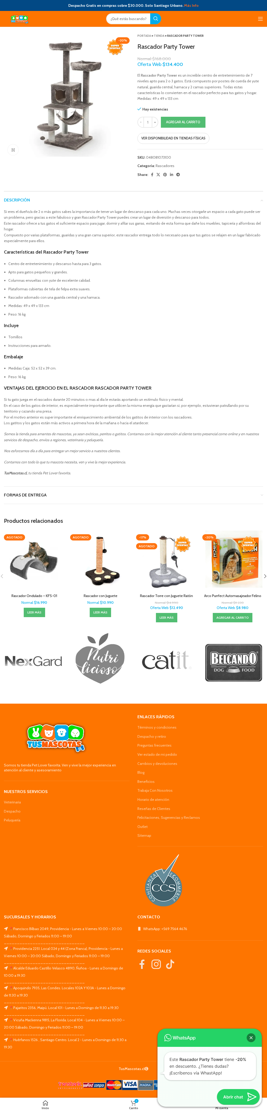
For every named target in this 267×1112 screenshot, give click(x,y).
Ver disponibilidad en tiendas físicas (173, 138)
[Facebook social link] (152, 174)
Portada (144, 36)
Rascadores (165, 165)
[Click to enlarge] (13, 150)
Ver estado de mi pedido (157, 754)
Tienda (159, 36)
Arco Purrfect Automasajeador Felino (232, 595)
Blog (140, 772)
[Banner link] (33, 661)
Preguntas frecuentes (154, 745)
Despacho (12, 811)
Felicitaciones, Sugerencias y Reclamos (168, 817)
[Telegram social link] (178, 174)
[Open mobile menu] (260, 19)
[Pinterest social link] (165, 174)
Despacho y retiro (151, 736)
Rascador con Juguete (100, 595)
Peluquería (12, 820)
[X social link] (158, 174)
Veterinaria (12, 802)
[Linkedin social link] (171, 174)
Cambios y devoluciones (157, 763)
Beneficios (146, 781)
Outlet (142, 826)
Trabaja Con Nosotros (155, 790)
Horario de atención (153, 799)
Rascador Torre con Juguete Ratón (166, 595)
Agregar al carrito (183, 122)
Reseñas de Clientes (153, 808)
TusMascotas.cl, (15, 473)
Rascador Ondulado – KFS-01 (34, 595)
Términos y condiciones (157, 727)
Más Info (191, 5)
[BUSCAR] (155, 18)
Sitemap (144, 835)
